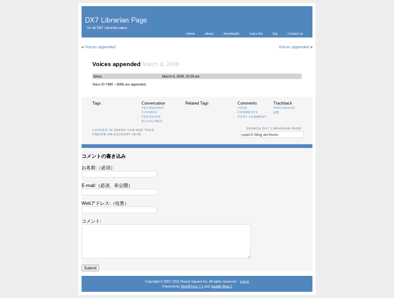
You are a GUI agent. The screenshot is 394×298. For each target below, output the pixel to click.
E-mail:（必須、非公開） (107, 185)
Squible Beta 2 (221, 286)
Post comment (252, 116)
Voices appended (100, 47)
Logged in (102, 130)
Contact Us (295, 33)
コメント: (91, 221)
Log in (244, 281)
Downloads (231, 33)
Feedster (151, 116)
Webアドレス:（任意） (105, 203)
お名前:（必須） (98, 167)
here (137, 134)
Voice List (256, 33)
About (209, 33)
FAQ (275, 33)
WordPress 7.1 (192, 286)
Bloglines (152, 121)
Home (191, 33)
